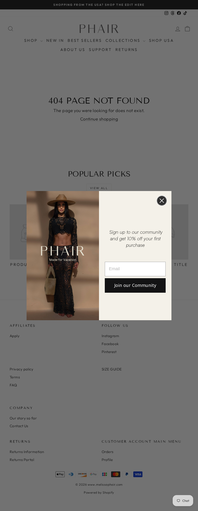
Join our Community (135, 285)
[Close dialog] (162, 201)
